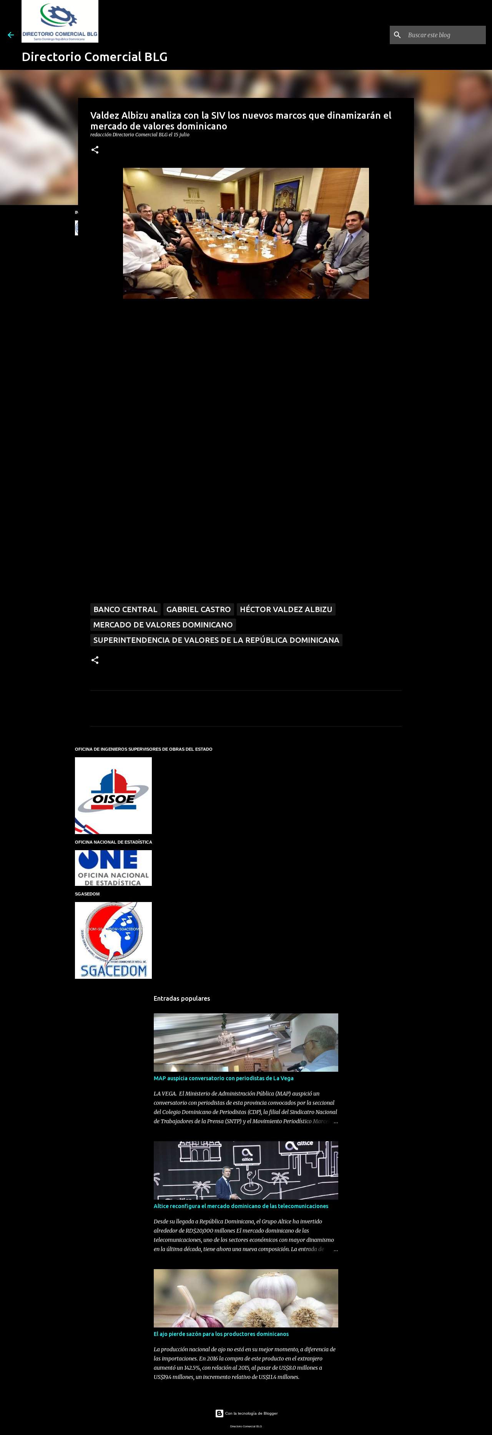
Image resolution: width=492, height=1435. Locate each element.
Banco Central (125, 609)
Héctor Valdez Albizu (286, 609)
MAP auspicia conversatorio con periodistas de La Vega (224, 1078)
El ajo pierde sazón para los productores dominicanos (221, 1334)
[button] (95, 150)
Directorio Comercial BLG (95, 56)
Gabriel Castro (198, 609)
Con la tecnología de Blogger (251, 1413)
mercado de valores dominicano (163, 624)
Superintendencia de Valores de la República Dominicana (216, 640)
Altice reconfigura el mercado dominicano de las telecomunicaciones (241, 1206)
